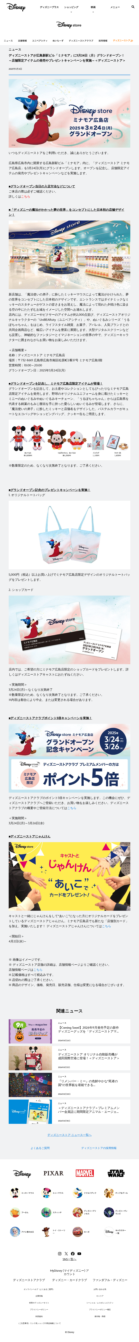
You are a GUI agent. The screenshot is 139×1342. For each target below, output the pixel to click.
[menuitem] (49, 7)
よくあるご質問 (40, 1148)
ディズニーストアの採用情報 (99, 1148)
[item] (71, 7)
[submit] (133, 6)
